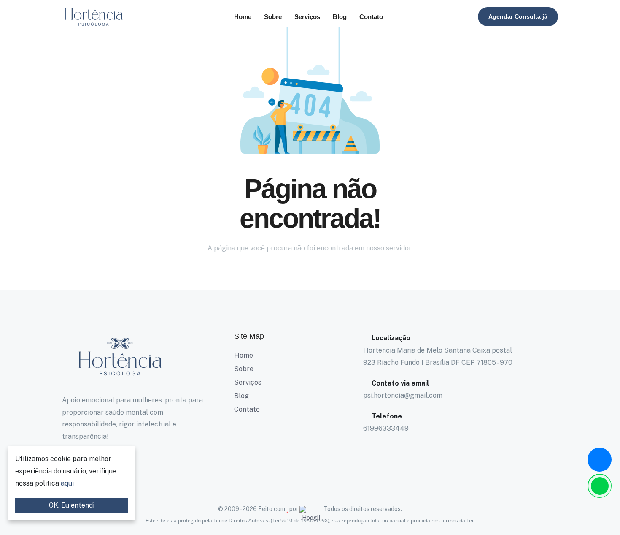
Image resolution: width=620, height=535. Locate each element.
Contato (371, 16)
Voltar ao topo (19, 269)
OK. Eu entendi (71, 505)
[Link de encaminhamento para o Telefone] (600, 460)
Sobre (273, 16)
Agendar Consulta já (517, 16)
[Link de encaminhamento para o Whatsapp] (600, 486)
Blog (340, 16)
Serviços (307, 16)
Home (242, 16)
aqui (67, 483)
